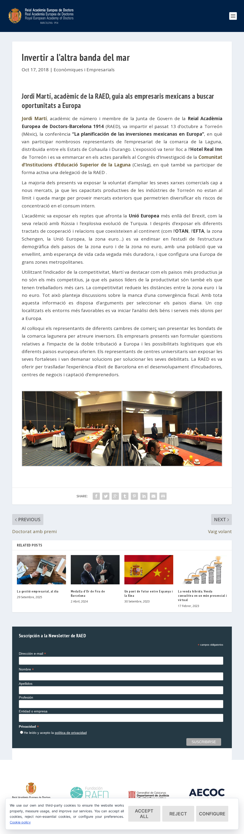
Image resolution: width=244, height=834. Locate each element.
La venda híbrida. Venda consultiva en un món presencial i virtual (202, 595)
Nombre (26, 669)
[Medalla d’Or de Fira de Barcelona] (95, 569)
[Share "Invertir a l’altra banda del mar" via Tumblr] (125, 496)
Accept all (144, 813)
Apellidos (25, 683)
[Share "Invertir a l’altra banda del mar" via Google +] (115, 496)
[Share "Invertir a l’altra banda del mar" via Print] (163, 496)
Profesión (26, 697)
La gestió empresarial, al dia (38, 591)
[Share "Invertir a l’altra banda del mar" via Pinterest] (134, 496)
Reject (178, 814)
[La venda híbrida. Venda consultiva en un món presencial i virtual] (202, 569)
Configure (212, 814)
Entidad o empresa (33, 711)
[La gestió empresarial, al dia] (41, 569)
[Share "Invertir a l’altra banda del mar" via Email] (153, 496)
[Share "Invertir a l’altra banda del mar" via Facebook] (96, 496)
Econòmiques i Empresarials (84, 70)
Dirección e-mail (32, 653)
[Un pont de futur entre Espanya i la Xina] (148, 569)
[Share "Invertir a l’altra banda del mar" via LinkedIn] (144, 496)
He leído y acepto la (55, 733)
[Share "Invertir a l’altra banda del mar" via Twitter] (106, 496)
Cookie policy (20, 822)
